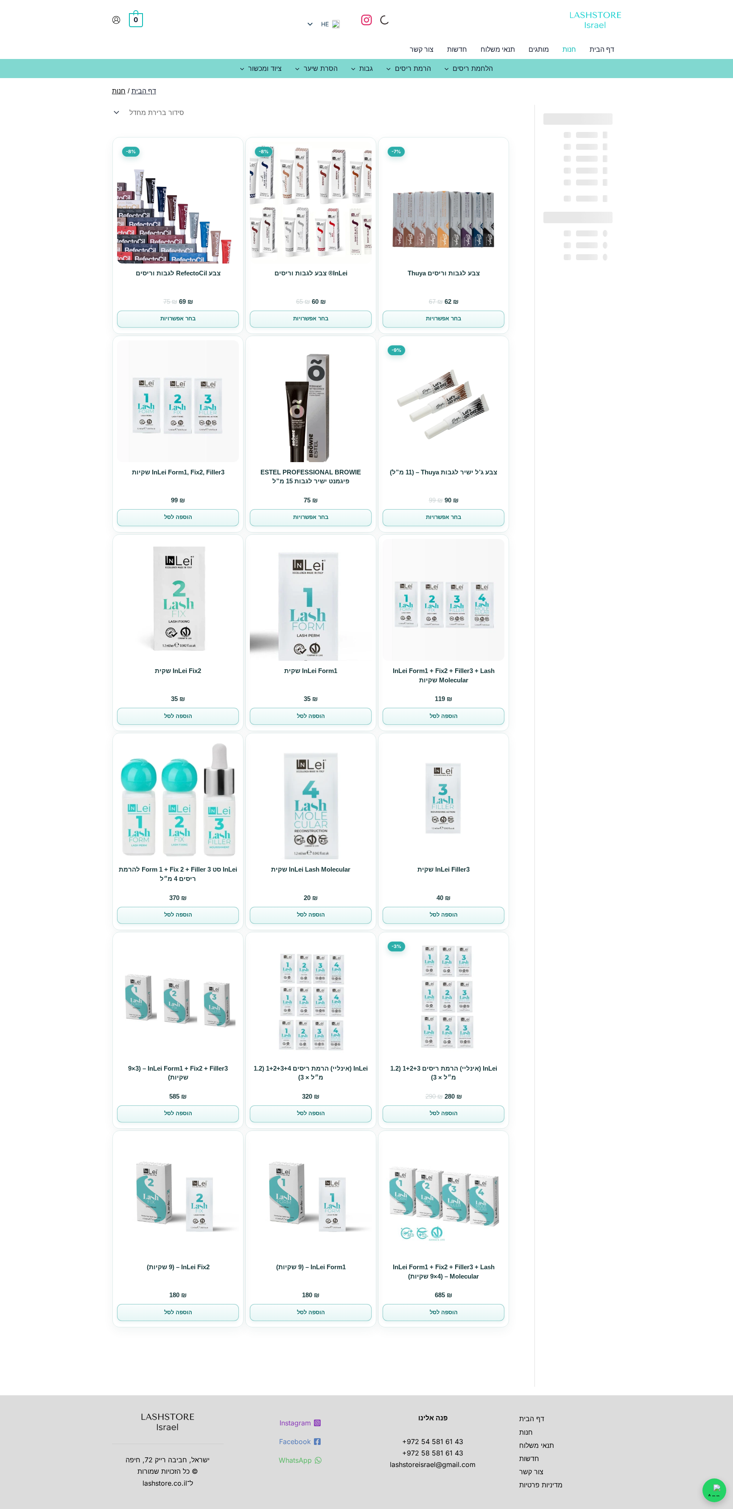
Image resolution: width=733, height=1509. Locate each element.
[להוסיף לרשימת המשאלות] (495, 154)
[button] (449, 68)
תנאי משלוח (536, 1445)
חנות (526, 1432)
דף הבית (531, 1418)
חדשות (529, 1458)
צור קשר (531, 1471)
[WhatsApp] (714, 1490)
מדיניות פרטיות (540, 1485)
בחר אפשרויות (443, 319)
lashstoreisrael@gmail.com (433, 1464)
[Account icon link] (116, 20)
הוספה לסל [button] (178, 517)
